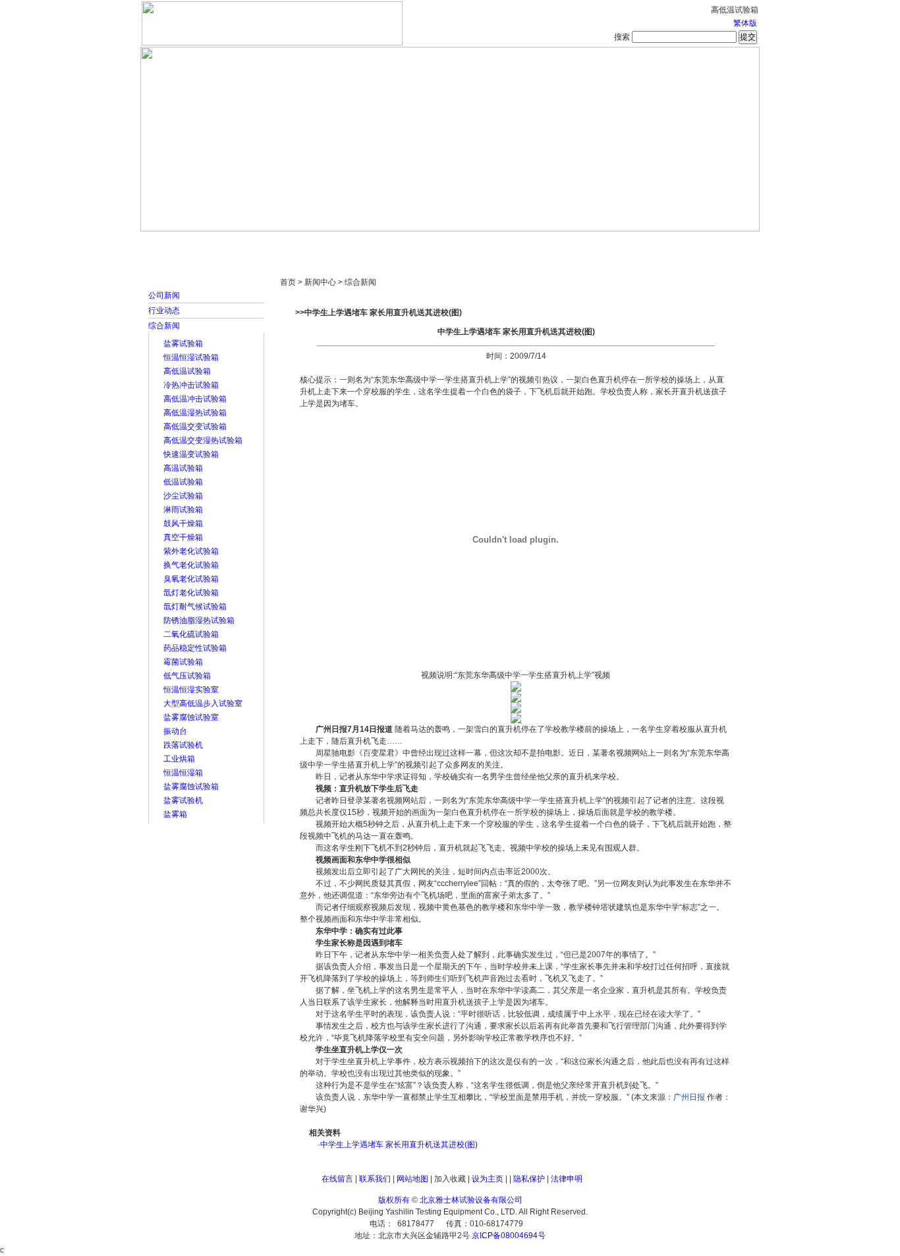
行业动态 (164, 310)
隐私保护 (529, 1178)
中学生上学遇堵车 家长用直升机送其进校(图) (399, 1144)
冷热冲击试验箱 (191, 385)
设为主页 (487, 1178)
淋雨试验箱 (183, 509)
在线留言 (337, 1178)
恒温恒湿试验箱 (191, 357)
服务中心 (618, 244)
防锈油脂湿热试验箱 (199, 620)
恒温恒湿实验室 (191, 689)
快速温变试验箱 (191, 454)
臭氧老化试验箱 (191, 578)
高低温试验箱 (187, 371)
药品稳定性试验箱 (195, 648)
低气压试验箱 (187, 675)
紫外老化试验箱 (191, 551)
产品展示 (400, 244)
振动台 (175, 731)
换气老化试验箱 (191, 565)
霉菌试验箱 (183, 662)
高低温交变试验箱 (195, 426)
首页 (183, 244)
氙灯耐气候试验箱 (195, 606)
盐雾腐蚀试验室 (191, 717)
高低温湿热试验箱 (195, 412)
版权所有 (394, 1200)
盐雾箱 (175, 814)
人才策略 (545, 244)
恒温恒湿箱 (183, 772)
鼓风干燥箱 (183, 523)
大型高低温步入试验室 (202, 703)
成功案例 (473, 244)
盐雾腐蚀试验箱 (191, 786)
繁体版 (745, 23)
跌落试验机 (183, 745)
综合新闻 (164, 325)
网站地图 (412, 1178)
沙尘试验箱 (183, 495)
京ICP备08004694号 (509, 1235)
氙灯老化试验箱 (191, 592)
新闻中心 (328, 244)
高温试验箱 (183, 468)
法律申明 (566, 1178)
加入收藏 (450, 1178)
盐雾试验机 (183, 800)
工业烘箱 (179, 758)
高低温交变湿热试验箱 (202, 440)
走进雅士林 (256, 244)
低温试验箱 (183, 482)
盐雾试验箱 (183, 343)
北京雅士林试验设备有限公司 (471, 1200)
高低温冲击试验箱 (195, 399)
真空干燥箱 (183, 537)
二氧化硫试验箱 (191, 634)
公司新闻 (164, 295)
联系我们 (375, 1178)
